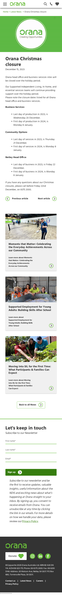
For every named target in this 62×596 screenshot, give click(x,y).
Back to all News (27, 405)
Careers (39, 581)
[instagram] (32, 556)
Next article (44, 199)
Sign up (11, 472)
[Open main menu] (5, 4)
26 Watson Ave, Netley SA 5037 (32, 571)
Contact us (10, 581)
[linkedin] (40, 556)
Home (5, 12)
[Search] (45, 4)
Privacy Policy (30, 521)
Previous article (20, 199)
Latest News (16, 12)
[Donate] (57, 3)
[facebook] (48, 556)
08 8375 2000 (37, 568)
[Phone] (51, 4)
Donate (12, 556)
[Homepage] (17, 4)
